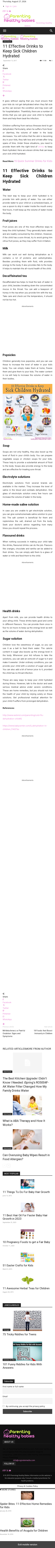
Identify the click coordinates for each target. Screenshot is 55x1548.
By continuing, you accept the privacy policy (25, 1406)
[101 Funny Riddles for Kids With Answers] (27, 1351)
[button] (4, 30)
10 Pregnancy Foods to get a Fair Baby (26, 1242)
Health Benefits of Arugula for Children (24, 1530)
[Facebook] (3, 11)
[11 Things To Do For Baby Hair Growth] (27, 1184)
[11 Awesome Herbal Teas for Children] (27, 1280)
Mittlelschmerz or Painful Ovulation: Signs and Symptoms (14, 1033)
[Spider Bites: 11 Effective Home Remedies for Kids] (27, 1495)
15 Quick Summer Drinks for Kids (33, 161)
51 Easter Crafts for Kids (18, 1265)
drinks (41, 146)
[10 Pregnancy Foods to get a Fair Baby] (27, 1234)
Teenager (6, 1330)
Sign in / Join (11, 6)
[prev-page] (4, 1165)
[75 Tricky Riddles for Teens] (27, 1321)
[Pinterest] (5, 11)
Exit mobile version (27, 1544)
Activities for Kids (9, 1360)
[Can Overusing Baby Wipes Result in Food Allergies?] (27, 1139)
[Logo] (9, 40)
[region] (27, 328)
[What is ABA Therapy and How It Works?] (27, 1105)
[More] (27, 95)
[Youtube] (10, 11)
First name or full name (13, 1386)
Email (5, 1396)
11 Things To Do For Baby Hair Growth (26, 1192)
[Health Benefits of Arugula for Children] (27, 1522)
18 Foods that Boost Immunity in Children (43, 1032)
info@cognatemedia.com (24, 1460)
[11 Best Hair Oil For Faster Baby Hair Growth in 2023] (27, 1207)
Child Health (7, 41)
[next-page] (8, 1165)
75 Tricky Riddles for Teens (19, 1334)
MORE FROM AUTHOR (38, 1048)
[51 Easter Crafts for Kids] (27, 1257)
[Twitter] (7, 11)
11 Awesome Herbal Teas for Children (26, 1288)
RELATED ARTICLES (14, 1048)
